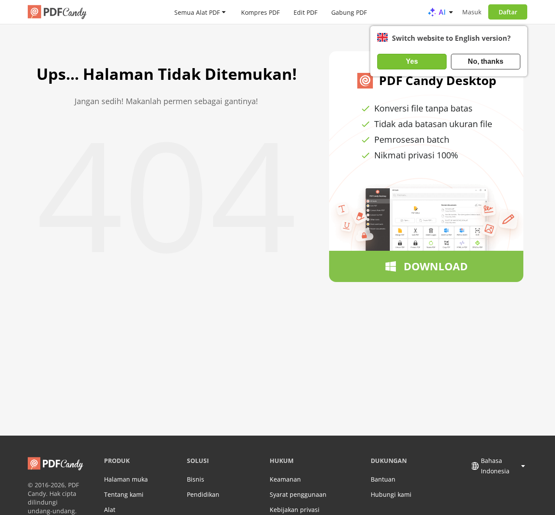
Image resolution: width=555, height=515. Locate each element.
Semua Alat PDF (197, 12)
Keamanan (285, 479)
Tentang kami (124, 494)
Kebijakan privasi (295, 509)
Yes (412, 61)
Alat (109, 509)
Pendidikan (203, 494)
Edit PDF (305, 12)
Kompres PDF (260, 12)
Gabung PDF (349, 12)
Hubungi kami (391, 494)
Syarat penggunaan (298, 494)
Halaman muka (126, 479)
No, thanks (485, 61)
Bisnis (195, 479)
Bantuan (383, 479)
